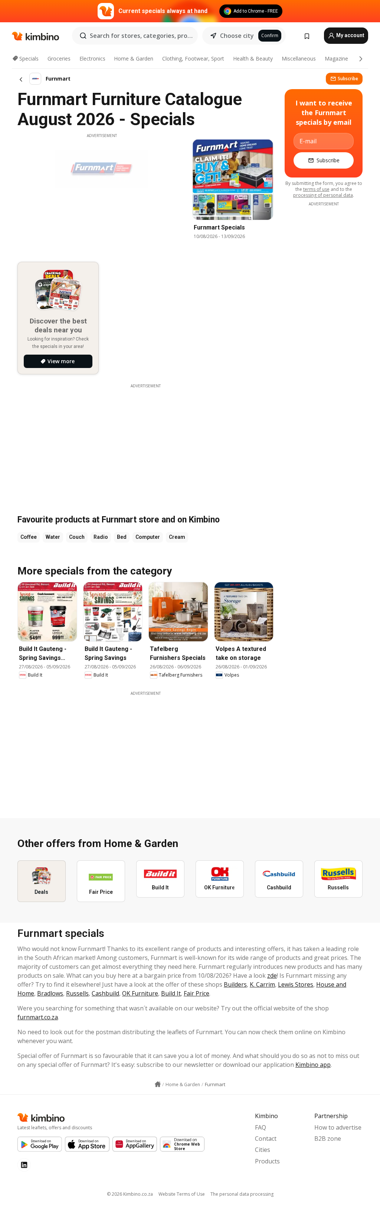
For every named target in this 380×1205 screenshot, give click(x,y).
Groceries (59, 58)
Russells (77, 993)
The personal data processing (241, 1194)
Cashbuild (105, 993)
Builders (235, 984)
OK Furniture (140, 993)
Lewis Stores (295, 984)
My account (349, 35)
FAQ (260, 1127)
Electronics (92, 58)
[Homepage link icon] (158, 1084)
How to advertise (337, 1127)
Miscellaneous (299, 58)
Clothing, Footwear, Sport (193, 58)
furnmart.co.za (37, 1017)
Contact (265, 1138)
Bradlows (50, 993)
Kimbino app (313, 1065)
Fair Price (196, 993)
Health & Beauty (253, 58)
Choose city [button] (237, 36)
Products (267, 1161)
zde (272, 975)
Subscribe (348, 78)
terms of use (316, 189)
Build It (171, 993)
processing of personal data (323, 195)
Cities (262, 1150)
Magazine (336, 58)
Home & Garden (133, 58)
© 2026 (130, 1194)
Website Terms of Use (181, 1194)
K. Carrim (262, 984)
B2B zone (327, 1138)
